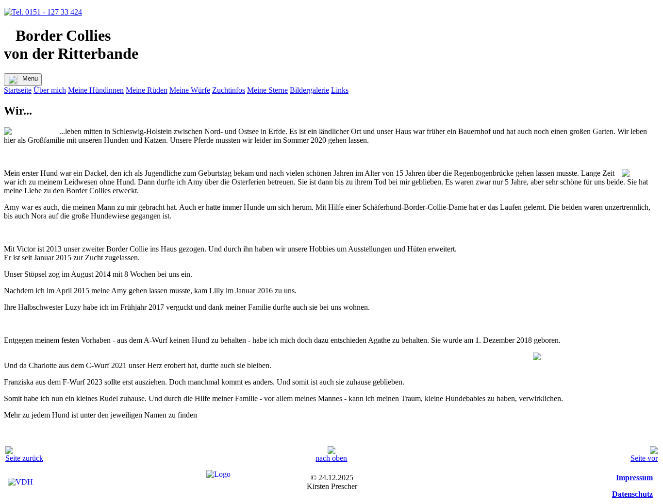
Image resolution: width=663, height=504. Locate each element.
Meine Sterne (267, 90)
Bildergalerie (309, 90)
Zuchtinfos (228, 90)
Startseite (18, 90)
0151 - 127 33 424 (52, 12)
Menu (30, 78)
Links (339, 90)
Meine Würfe (189, 90)
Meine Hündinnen (96, 90)
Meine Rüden (146, 90)
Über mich (49, 90)
